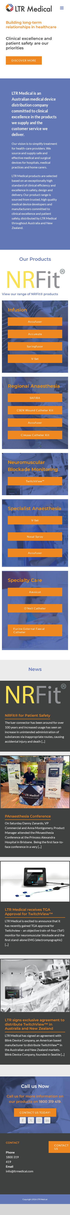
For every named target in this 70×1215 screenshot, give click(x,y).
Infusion (17, 310)
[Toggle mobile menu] (62, 8)
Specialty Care (25, 580)
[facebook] (23, 1120)
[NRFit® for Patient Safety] (35, 694)
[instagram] (39, 1120)
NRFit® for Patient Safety (27, 716)
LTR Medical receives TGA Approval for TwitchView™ (29, 912)
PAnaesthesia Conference (28, 816)
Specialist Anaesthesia (34, 508)
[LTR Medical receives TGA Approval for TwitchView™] (35, 881)
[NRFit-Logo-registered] (35, 268)
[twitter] (31, 1120)
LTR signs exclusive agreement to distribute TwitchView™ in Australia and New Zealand (35, 1024)
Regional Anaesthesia (34, 386)
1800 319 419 (49, 1101)
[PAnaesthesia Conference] (35, 782)
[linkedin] (47, 1120)
